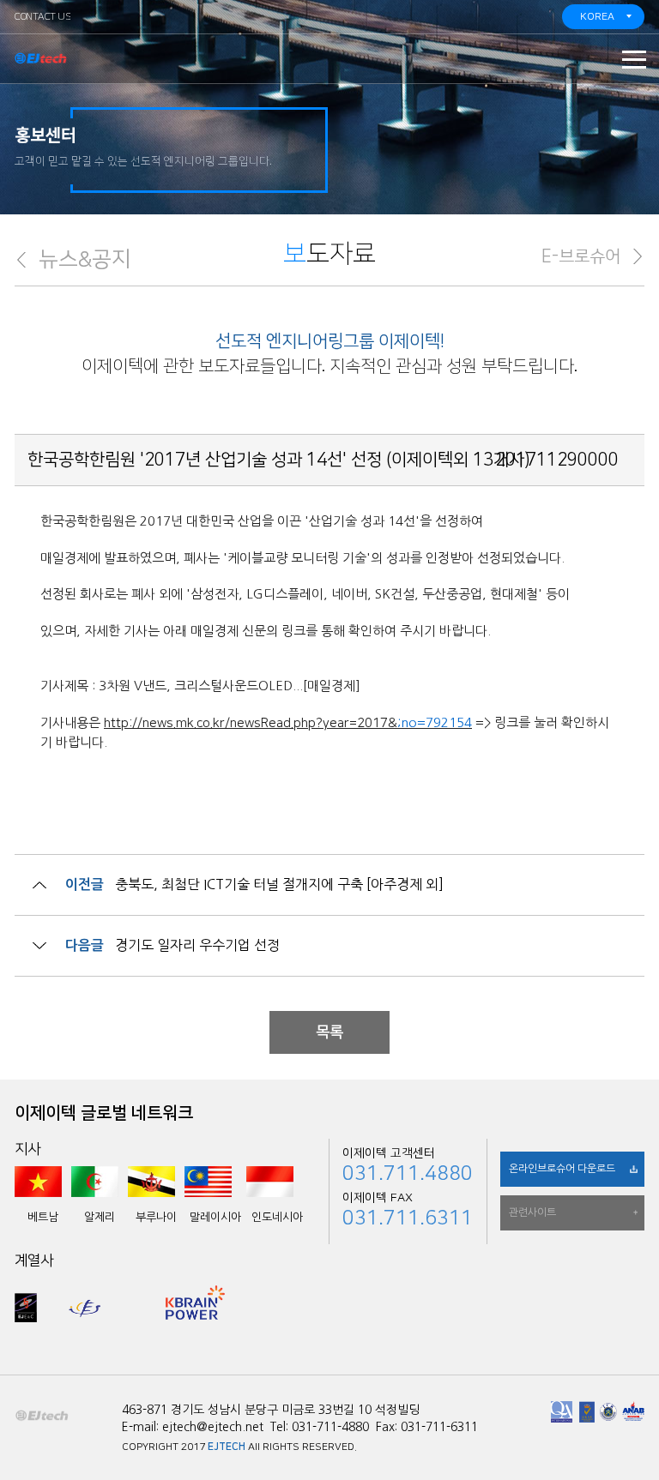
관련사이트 (532, 1212)
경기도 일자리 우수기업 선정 (197, 945)
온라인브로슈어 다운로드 (562, 1169)
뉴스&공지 (85, 259)
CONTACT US (42, 16)
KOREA (597, 16)
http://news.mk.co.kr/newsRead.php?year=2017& (250, 723)
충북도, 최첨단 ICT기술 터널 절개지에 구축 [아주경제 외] (279, 884)
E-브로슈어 (580, 256)
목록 (329, 1032)
